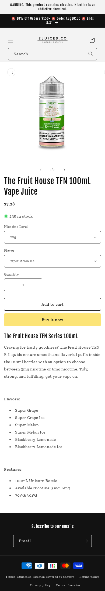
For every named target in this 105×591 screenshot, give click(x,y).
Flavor (9, 250)
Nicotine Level (16, 227)
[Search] (91, 54)
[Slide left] (41, 170)
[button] (11, 40)
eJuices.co (24, 577)
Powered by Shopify (60, 577)
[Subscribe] (86, 541)
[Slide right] (64, 170)
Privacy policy (40, 585)
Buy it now (52, 319)
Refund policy (89, 577)
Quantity (11, 274)
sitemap (39, 577)
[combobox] (52, 54)
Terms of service (68, 585)
